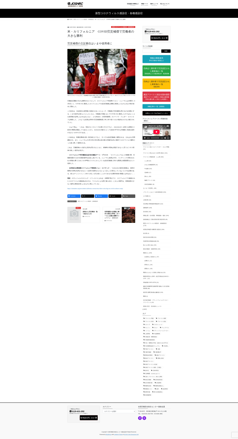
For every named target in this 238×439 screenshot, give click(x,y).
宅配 (159, 349)
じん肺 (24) (147, 161)
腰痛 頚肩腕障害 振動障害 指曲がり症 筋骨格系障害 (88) (156, 287)
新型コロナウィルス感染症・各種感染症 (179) (155, 224)
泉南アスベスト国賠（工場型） (153, 367)
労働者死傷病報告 (150, 340)
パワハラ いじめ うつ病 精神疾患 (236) (154, 192)
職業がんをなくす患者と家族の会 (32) (154, 272)
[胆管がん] (74, 211)
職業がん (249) (147, 253)
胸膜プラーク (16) (149, 180)
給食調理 (158, 382)
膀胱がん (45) (148, 268)
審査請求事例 (148, 355)
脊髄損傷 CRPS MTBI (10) (151, 282)
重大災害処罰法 (158, 392)
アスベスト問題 (149, 318)
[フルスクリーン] (168, 138)
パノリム (147, 330)
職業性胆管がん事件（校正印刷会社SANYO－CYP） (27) (156, 277)
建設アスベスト (160, 355)
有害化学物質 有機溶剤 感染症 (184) (153, 229)
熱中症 (147, 370)
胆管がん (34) (148, 264)
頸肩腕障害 (148, 395)
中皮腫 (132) (148, 168)
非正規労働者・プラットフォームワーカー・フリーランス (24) (156, 301)
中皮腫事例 (157, 333)
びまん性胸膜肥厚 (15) (151, 164)
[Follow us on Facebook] (140, 418)
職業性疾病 (148, 386)
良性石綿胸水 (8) (149, 184)
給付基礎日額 (148, 382)
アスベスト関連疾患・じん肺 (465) (153, 157)
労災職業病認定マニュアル (152, 346)
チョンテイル (165, 327)
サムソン (147, 327)
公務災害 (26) (147, 200)
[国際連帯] (128, 213)
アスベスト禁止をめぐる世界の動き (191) (155, 153)
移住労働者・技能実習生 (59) (151, 249)
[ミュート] (165, 138)
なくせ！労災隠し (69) (149, 188)
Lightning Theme (118, 434)
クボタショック (158, 324)
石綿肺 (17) (147, 172)
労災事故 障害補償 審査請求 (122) (153, 204)
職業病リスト (148, 389)
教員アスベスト (149, 358)
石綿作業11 (156, 370)
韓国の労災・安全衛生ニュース (152, 306)
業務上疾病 (161, 358)
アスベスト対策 (149, 321)
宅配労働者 (148, 352)
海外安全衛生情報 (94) (149, 237)
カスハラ (147, 324)
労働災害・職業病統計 (151, 336)
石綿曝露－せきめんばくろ (152, 373)
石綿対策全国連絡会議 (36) (151, 241)
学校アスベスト (149, 349)
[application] (157, 132)
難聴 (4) (145, 296)
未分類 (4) (146, 233)
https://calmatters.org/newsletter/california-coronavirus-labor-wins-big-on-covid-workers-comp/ (95, 188)
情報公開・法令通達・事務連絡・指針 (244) (156, 215)
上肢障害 (147, 333)
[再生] (145, 138)
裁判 (157, 389)
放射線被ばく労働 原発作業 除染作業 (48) (155, 219)
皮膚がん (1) (148, 260)
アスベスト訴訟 (162, 321)
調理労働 (147, 392)
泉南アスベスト (149, 361)
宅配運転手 (158, 352)
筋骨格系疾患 (158, 379)
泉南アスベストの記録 (151, 364)
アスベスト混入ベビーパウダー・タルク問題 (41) (156, 148)
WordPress (108, 434)
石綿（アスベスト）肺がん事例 (153, 376)
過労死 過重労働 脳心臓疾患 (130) (153, 292)
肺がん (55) (147, 176)
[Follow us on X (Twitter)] (144, 418)
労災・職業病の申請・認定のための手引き (156, 343)
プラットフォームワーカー (161, 330)
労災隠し (166, 346)
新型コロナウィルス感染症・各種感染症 (123, 27)
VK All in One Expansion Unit (131, 434)
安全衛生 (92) (147, 211)
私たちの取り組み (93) (149, 245)
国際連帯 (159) (147, 207)
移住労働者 (148, 379)
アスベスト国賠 (162, 318)
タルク (156, 327)
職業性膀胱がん (159, 386)
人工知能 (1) (146, 196)
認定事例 (165, 389)
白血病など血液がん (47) (151, 256)
